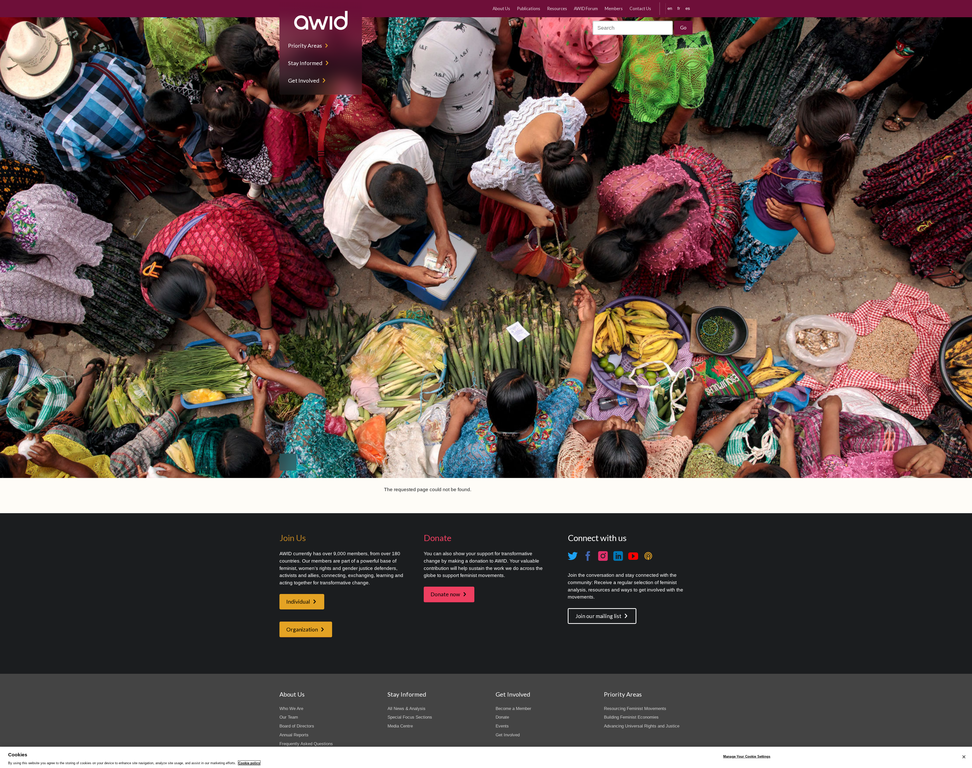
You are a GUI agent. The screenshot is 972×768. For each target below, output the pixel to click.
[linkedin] (618, 556)
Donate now (445, 594)
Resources (557, 8)
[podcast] (648, 556)
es (687, 8)
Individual (298, 601)
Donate (502, 717)
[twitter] (572, 556)
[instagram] (603, 556)
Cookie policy (249, 763)
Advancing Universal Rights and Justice (641, 726)
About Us (501, 8)
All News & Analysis (407, 708)
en (669, 8)
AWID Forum (586, 8)
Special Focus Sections (410, 717)
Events (502, 726)
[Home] (320, 20)
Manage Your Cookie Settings (747, 756)
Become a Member (513, 708)
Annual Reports (294, 735)
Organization (302, 629)
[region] (486, 757)
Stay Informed (305, 63)
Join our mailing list (598, 616)
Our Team (288, 717)
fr (678, 8)
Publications (528, 8)
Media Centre (400, 726)
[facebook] (588, 556)
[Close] (963, 756)
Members (614, 8)
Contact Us (640, 8)
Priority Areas (305, 45)
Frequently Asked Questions (306, 743)
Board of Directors (296, 726)
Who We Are (291, 708)
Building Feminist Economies (631, 717)
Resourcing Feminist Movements (635, 708)
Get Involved (303, 80)
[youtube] (633, 556)
